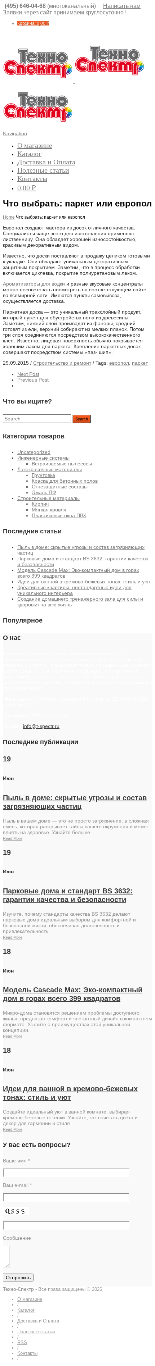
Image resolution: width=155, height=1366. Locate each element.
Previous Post (33, 380)
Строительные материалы (48, 498)
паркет (140, 363)
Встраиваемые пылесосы (62, 463)
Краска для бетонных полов (65, 481)
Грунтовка (43, 475)
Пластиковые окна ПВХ (59, 515)
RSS (22, 1342)
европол (119, 363)
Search (81, 419)
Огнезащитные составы (60, 487)
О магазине (34, 145)
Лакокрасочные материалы (49, 469)
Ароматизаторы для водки (34, 284)
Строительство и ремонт (62, 363)
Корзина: (33, 23)
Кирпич (40, 504)
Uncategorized (33, 452)
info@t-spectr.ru (41, 726)
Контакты (32, 178)
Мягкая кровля (49, 510)
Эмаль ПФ (44, 492)
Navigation (15, 133)
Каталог (29, 154)
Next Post (28, 374)
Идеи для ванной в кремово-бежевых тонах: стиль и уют (84, 581)
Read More (12, 838)
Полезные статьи (43, 170)
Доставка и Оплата (46, 162)
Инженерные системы (43, 458)
